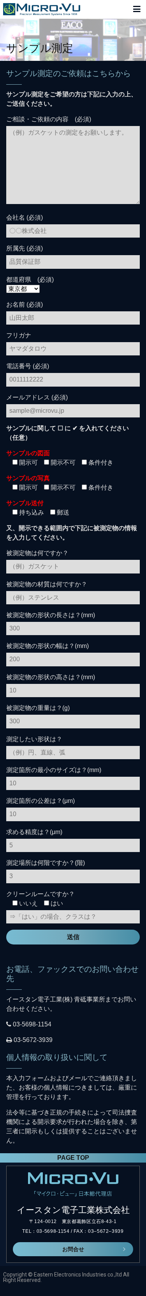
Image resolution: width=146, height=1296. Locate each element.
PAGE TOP (73, 1157)
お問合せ (73, 1249)
